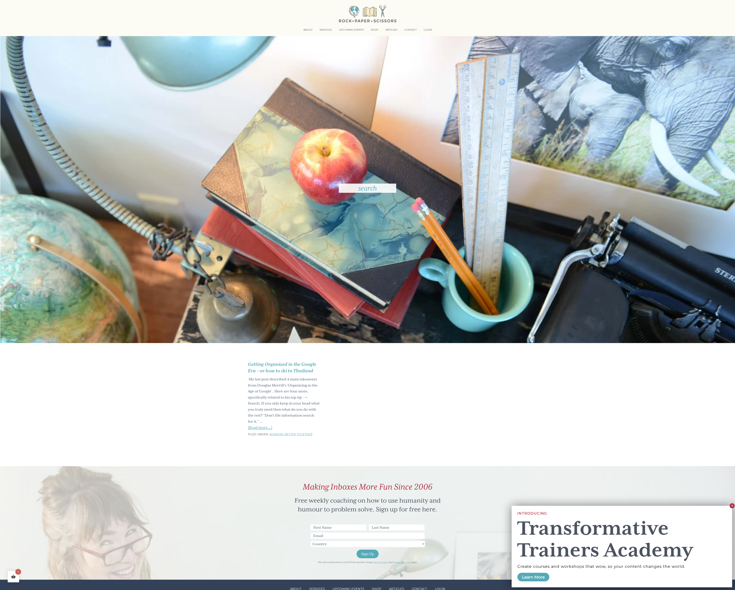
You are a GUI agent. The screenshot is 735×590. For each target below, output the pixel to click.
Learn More (533, 577)
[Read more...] (260, 428)
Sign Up (367, 554)
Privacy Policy (380, 562)
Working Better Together (290, 434)
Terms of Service (401, 562)
